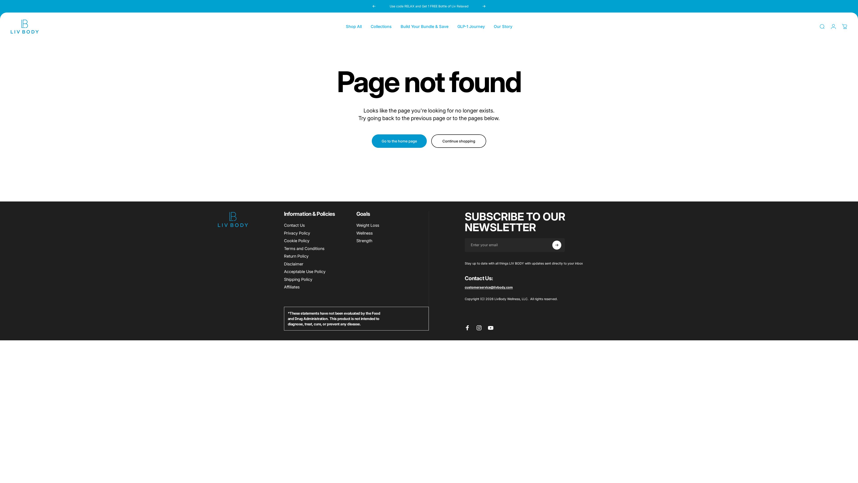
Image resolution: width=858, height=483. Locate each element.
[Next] (484, 6)
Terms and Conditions (304, 248)
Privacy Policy (297, 233)
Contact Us (294, 225)
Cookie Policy (296, 240)
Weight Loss (367, 225)
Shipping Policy (298, 279)
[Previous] (374, 6)
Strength (364, 240)
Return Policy (296, 256)
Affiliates (292, 287)
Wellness (364, 233)
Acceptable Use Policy (305, 271)
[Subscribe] (556, 245)
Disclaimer (293, 264)
